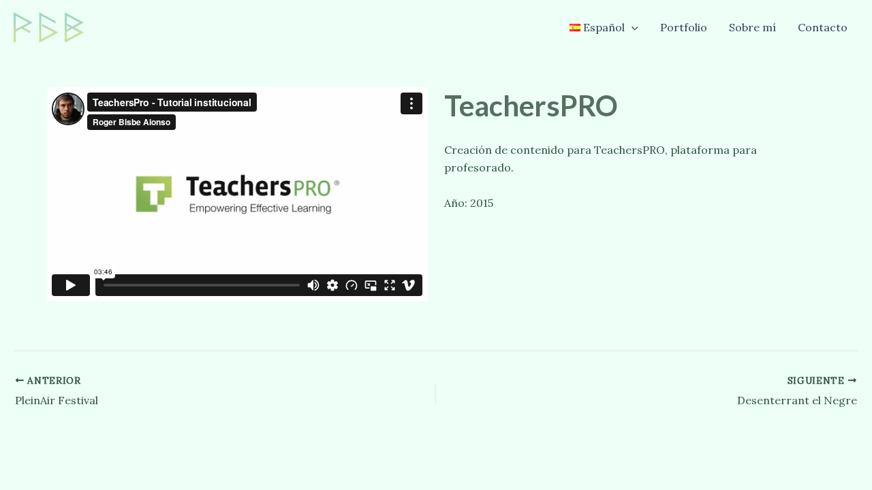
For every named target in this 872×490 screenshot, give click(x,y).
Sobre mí (752, 27)
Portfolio (683, 27)
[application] (631, 27)
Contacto (822, 27)
